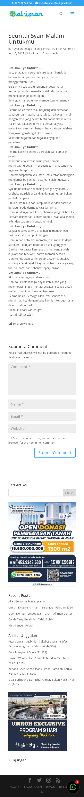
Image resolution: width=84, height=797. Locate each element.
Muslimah (33, 53)
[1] (73, 787)
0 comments (51, 53)
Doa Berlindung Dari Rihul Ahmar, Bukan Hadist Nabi (41, 679)
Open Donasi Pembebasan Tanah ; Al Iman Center (40, 613)
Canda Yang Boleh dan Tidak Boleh (30, 619)
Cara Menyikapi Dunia (22, 652)
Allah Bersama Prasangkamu (26, 601)
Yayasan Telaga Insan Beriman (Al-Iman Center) (42, 48)
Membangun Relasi (20, 625)
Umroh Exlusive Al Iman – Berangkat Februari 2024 (40, 607)
